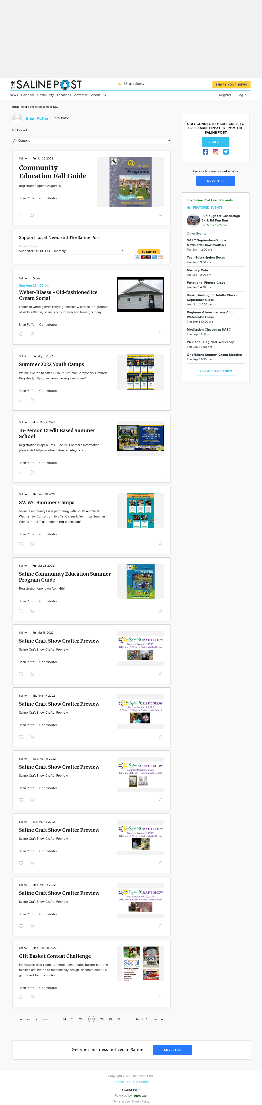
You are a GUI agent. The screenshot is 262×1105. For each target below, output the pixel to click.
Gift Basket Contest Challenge (55, 956)
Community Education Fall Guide (52, 172)
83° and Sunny (133, 84)
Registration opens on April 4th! (42, 589)
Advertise (81, 95)
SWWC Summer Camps (47, 502)
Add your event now (216, 371)
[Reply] (32, 214)
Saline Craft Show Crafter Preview (59, 641)
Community (45, 95)
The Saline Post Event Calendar (210, 200)
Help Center (140, 1082)
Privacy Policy (140, 1101)
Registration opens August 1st (40, 186)
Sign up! (216, 142)
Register (225, 95)
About (95, 95)
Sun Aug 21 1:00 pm (34, 286)
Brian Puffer (27, 198)
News (14, 95)
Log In (242, 95)
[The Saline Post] (45, 84)
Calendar (27, 95)
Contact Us (121, 1082)
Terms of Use (122, 1101)
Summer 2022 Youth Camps (51, 364)
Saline (23, 158)
